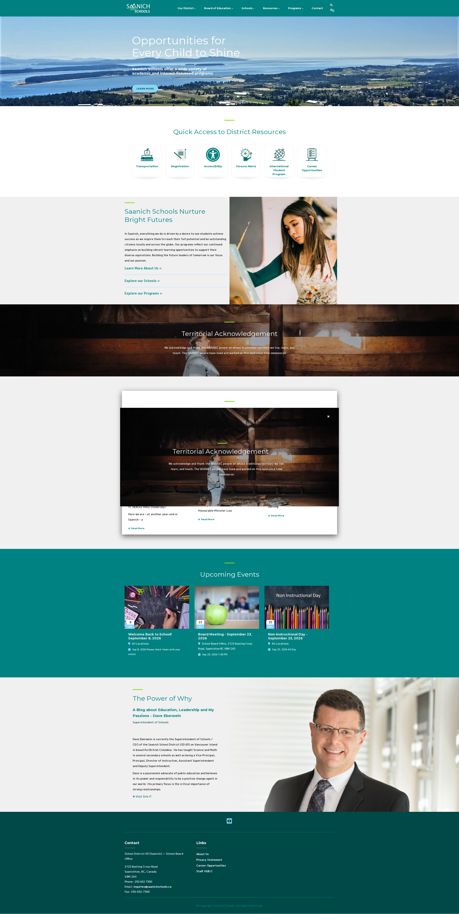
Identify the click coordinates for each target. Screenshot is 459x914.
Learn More (145, 88)
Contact (317, 8)
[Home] (139, 8)
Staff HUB (203, 871)
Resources (270, 8)
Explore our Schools (140, 281)
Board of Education (218, 8)
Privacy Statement (209, 860)
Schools (247, 8)
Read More (137, 528)
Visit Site (142, 796)
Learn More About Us (141, 268)
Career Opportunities (211, 865)
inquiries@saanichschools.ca (152, 887)
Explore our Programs (142, 293)
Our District (186, 8)
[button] (331, 5)
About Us (202, 854)
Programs (295, 8)
